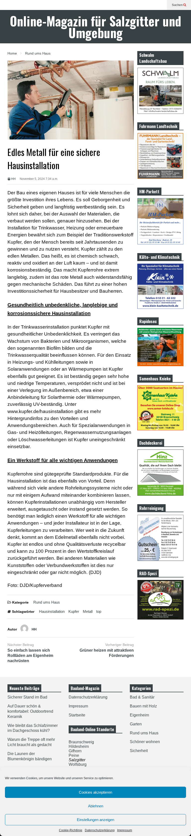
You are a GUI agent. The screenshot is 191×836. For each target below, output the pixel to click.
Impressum (124, 830)
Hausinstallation (52, 611)
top (98, 611)
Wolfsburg (78, 764)
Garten (136, 724)
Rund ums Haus (46, 602)
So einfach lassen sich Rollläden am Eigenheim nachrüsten (30, 655)
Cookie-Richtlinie (70, 830)
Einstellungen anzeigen (95, 820)
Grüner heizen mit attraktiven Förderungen (107, 653)
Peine (74, 755)
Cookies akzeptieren (95, 792)
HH (13, 179)
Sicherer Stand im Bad (27, 697)
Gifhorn (75, 751)
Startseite (77, 715)
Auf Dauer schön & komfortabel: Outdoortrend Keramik (30, 711)
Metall (88, 611)
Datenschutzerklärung (100, 830)
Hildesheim (79, 746)
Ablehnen (95, 806)
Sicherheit (139, 751)
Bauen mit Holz (143, 706)
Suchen (177, 5)
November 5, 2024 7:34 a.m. (39, 179)
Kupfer (73, 611)
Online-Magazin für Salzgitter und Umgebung (95, 26)
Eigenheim (139, 715)
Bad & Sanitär (142, 697)
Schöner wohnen (145, 742)
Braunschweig (81, 742)
